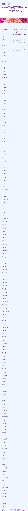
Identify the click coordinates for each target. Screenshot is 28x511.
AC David (3, 90)
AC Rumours (4, 179)
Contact (8, 2)
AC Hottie (3, 113)
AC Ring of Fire (4, 173)
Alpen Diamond (4, 350)
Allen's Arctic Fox (4, 270)
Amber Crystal (4, 362)
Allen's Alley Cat (4, 266)
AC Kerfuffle (4, 129)
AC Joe (3, 125)
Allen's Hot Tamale (5, 302)
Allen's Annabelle (4, 269)
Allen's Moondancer (5, 308)
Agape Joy (4, 225)
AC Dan (3, 84)
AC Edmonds (4, 94)
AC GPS (3, 106)
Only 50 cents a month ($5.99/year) (6, 7)
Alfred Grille (4, 257)
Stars (3, 2)
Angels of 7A (4, 397)
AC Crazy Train (4, 83)
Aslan (3, 480)
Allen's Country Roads (5, 286)
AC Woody (4, 208)
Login (10, 3)
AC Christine (4, 74)
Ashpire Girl (4, 468)
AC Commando (4, 77)
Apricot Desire (4, 436)
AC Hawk (3, 109)
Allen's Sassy (4, 317)
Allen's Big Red (4, 276)
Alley (3, 333)
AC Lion (3, 141)
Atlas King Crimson (5, 487)
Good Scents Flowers (16, 39)
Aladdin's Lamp (4, 241)
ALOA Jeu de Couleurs (5, 340)
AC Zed (3, 212)
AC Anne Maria (4, 48)
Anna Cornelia (4, 401)
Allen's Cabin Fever (5, 282)
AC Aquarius (4, 49)
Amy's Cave (4, 387)
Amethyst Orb (4, 378)
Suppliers (13, 2)
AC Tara (3, 193)
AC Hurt (3, 116)
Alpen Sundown (4, 356)
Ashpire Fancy (4, 467)
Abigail (3, 39)
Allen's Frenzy (4, 295)
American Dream (4, 372)
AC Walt (3, 205)
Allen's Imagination (5, 304)
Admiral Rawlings (5, 218)
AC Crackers (4, 81)
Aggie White (4, 228)
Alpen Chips (4, 349)
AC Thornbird (4, 196)
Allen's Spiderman (5, 324)
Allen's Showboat (4, 320)
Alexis (3, 254)
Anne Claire (4, 404)
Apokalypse (4, 422)
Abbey (3, 36)
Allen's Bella (4, 273)
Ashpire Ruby (4, 474)
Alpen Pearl (4, 355)
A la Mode (3, 32)
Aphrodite (3, 420)
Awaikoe (3, 502)
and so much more (16, 8)
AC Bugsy (3, 67)
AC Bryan (3, 65)
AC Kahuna (4, 126)
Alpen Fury (4, 352)
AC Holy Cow (4, 112)
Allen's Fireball (4, 292)
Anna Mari (3, 403)
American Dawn (4, 371)
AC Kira (3, 131)
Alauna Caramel (4, 244)
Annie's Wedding (4, 413)
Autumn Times (4, 496)
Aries (3, 455)
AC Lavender (4, 135)
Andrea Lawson (4, 388)
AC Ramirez (4, 170)
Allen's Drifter (4, 289)
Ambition (3, 365)
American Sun (4, 375)
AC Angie (3, 45)
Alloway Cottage (4, 337)
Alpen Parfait (4, 353)
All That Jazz (4, 263)
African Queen (4, 222)
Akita (3, 238)
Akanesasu (4, 237)
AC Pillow (3, 164)
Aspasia (3, 481)
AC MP (3, 151)
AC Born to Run (4, 64)
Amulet (3, 382)
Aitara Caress (4, 234)
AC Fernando (4, 100)
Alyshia (3, 359)
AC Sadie (3, 180)
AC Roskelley (4, 177)
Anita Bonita (4, 398)
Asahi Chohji (4, 464)
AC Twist (3, 202)
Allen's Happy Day (5, 298)
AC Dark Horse (4, 87)
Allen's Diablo (4, 288)
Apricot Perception (5, 438)
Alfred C (3, 256)
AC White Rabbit (4, 206)
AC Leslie (3, 138)
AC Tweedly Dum (5, 199)
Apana (3, 417)
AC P (3, 157)
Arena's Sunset (4, 454)
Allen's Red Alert (4, 314)
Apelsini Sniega (4, 419)
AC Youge (3, 211)
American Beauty (4, 369)
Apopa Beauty (4, 423)
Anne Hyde (4, 406)
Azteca (3, 506)
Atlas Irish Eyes (4, 486)
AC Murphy (4, 154)
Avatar (3, 497)
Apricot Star (4, 439)
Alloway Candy (4, 336)
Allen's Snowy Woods (5, 323)
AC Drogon (4, 93)
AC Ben (3, 58)
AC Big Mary (4, 62)
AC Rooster (4, 174)
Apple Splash (4, 432)
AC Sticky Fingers (5, 189)
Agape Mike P (4, 227)
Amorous (3, 381)
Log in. (17, 16)
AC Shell (3, 186)
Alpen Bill (3, 346)
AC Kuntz (3, 132)
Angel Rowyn (4, 394)
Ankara (3, 400)
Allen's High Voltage (5, 301)
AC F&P (3, 96)
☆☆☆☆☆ (16, 37)
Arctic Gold (4, 452)
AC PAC (3, 158)
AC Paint (3, 160)
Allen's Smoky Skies (5, 321)
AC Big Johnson (4, 61)
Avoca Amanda (4, 500)
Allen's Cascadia (4, 285)
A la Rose (3, 33)
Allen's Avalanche (5, 272)
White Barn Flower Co (17, 49)
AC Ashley (4, 51)
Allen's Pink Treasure (5, 311)
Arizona (3, 458)
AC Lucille (3, 144)
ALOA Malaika (4, 343)
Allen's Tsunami (4, 330)
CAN (8, 4)
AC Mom (3, 148)
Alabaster (3, 240)
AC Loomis (4, 142)
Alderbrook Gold (4, 253)
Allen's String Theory (5, 327)
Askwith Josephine (5, 477)
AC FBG (3, 99)
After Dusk (4, 224)
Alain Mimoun (4, 243)
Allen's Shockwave (5, 318)
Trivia (18, 2)
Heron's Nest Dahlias (16, 42)
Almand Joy (4, 339)
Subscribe (4, 3)
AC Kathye (4, 128)
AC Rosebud (4, 176)
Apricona (3, 433)
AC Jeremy (4, 122)
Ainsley (3, 231)
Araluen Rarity (4, 449)
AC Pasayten (4, 161)
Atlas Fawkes (4, 484)
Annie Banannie (4, 410)
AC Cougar (4, 78)
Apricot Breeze (4, 435)
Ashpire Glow (4, 470)
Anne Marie (4, 407)
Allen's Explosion (4, 291)
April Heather (4, 442)
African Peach (4, 221)
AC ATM (3, 52)
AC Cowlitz (4, 80)
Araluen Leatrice (4, 448)
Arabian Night (4, 445)
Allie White (4, 334)
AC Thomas (4, 195)
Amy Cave (4, 384)
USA (10, 4)
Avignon (3, 499)
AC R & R (3, 167)
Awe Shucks (4, 503)
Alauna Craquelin (5, 247)
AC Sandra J (4, 183)
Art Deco (3, 461)
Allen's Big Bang (4, 275)
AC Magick (4, 145)
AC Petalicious (4, 163)
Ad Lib (3, 215)
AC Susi (3, 192)
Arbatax (3, 451)
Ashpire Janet (4, 471)
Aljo (3, 260)
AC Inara (3, 119)
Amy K (3, 385)
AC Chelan (4, 71)
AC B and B (4, 55)
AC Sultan (3, 190)
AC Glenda (4, 103)
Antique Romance (5, 416)
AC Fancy (3, 97)
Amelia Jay (4, 368)
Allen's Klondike (4, 305)
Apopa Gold (4, 426)
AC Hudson (4, 115)
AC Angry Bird (4, 46)
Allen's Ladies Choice (5, 307)
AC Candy (3, 68)
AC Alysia (3, 42)
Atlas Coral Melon (5, 483)
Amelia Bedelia (4, 366)
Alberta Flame (4, 250)
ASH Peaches (4, 465)
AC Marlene (4, 147)
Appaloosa (4, 429)
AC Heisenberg (4, 110)
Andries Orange (4, 391)
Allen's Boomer (4, 279)
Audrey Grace (4, 490)
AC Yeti (3, 209)
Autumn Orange (4, 493)
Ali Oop (3, 259)
